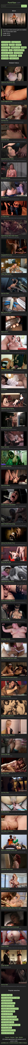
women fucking (18, 53)
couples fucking (14, 58)
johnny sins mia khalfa (8, 1033)
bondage (23, 47)
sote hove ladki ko (6, 1027)
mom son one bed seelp (8, 1011)
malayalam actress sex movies (10, 1008)
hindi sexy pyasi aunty (8, 1022)
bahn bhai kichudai (7, 1000)
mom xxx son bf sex (7, 1014)
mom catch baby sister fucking (10, 1019)
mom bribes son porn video (9, 1016)
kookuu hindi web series (8, 1003)
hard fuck (18, 44)
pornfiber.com (4, 1042)
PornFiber (14, 3)
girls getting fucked (19, 50)
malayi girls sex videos (8, 1006)
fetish (19, 55)
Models (21, 1037)
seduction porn (15, 47)
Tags (16, 1037)
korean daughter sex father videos (11, 1025)
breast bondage (6, 42)
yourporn (11, 44)
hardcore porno (6, 47)
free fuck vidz (13, 55)
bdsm (10, 50)
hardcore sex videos (7, 53)
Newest (7, 1037)
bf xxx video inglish (7, 995)
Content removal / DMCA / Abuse (18, 1042)
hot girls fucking (16, 42)
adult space (5, 55)
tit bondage (5, 44)
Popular (12, 1037)
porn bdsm (4, 50)
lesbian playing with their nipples (10, 997)
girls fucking (5, 58)
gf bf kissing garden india (8, 1030)
